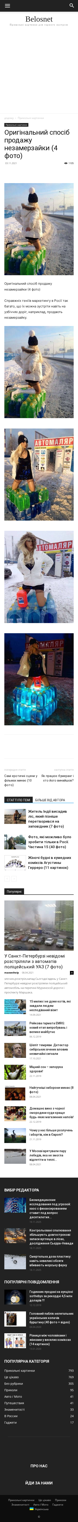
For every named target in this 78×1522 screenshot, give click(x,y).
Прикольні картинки (31, 118)
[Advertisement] (39, 72)
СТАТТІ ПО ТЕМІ (18, 800)
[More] (48, 173)
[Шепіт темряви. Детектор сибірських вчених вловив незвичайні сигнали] (15, 1050)
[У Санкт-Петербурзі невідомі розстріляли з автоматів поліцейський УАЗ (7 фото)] (39, 925)
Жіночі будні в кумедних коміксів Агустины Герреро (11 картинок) (49, 862)
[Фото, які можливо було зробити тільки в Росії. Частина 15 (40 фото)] (15, 842)
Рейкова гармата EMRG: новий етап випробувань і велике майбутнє (48, 1028)
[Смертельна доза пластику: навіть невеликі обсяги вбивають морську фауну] (15, 1261)
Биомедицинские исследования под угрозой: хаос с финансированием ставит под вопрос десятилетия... (50, 1208)
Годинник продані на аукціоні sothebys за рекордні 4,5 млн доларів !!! (51, 1296)
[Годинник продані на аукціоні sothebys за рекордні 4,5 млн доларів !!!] (15, 1297)
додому (9, 118)
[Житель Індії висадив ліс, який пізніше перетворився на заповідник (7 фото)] (15, 816)
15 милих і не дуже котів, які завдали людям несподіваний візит (50, 1006)
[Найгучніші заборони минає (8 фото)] (15, 1093)
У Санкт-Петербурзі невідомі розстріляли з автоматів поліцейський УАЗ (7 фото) (34, 961)
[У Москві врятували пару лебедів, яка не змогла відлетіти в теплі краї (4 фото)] (15, 1156)
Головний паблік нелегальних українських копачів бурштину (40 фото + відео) (51, 1318)
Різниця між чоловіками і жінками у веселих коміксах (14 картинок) (50, 1340)
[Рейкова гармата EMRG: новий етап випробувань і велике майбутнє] (15, 1028)
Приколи (60, 1500)
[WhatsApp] (38, 173)
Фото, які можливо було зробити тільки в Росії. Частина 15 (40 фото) (49, 842)
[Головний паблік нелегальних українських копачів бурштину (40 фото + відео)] (15, 1319)
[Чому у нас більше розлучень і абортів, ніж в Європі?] (15, 1135)
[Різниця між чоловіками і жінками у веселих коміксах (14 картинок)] (15, 1340)
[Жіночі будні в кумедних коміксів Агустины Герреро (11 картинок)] (15, 862)
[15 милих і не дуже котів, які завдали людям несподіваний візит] (15, 1006)
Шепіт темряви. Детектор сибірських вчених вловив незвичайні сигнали (48, 1049)
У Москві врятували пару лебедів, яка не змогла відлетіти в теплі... (47, 1155)
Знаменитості (20, 1504)
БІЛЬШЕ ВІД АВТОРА (50, 800)
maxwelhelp (11, 972)
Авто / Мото (40, 1504)
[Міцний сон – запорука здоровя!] (15, 1072)
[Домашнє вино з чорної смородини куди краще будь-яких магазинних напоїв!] (15, 1113)
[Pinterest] (28, 173)
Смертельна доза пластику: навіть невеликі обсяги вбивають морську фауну (50, 1261)
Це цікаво (45, 1500)
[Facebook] (8, 173)
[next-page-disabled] (14, 878)
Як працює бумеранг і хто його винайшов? (57, 778)
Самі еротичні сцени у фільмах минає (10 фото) (20, 780)
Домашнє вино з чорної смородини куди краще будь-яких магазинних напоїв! (51, 1113)
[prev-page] (7, 878)
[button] (7, 6)
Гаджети (57, 1504)
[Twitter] (18, 173)
